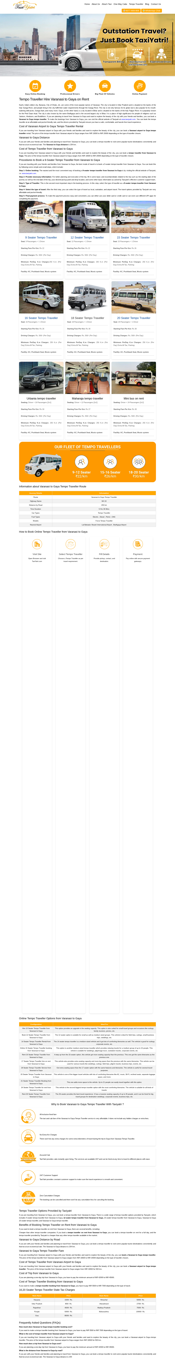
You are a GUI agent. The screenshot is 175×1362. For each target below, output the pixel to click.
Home (87, 4)
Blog (147, 4)
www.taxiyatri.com (128, 119)
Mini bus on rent (134, 398)
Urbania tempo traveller (41, 398)
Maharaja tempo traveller (87, 398)
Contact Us (156, 4)
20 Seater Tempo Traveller (133, 318)
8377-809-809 (132, 10)
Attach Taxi (107, 4)
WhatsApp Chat (152, 10)
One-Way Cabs (120, 4)
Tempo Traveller (136, 4)
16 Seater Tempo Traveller (41, 318)
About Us (96, 4)
